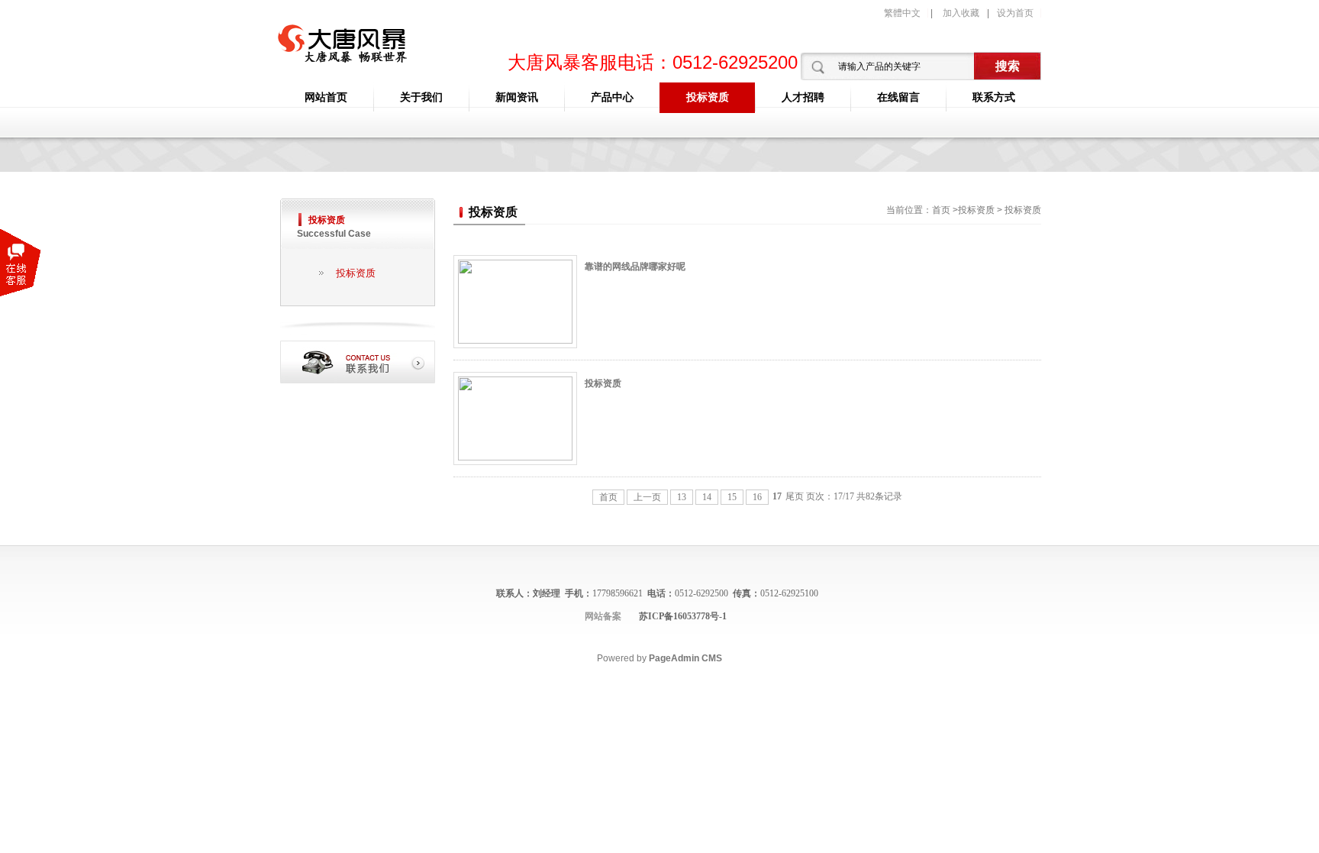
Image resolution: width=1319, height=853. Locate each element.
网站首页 (326, 97)
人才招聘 (803, 97)
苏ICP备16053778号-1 (683, 616)
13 (681, 497)
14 (706, 497)
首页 (941, 210)
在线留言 (898, 97)
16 (757, 497)
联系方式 (993, 97)
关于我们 (421, 97)
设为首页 (1015, 13)
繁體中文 (902, 13)
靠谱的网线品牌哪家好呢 (635, 266)
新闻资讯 (516, 97)
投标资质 (707, 97)
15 (732, 497)
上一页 (647, 497)
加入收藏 (961, 13)
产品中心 (612, 97)
